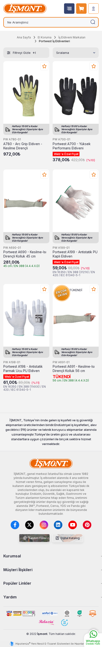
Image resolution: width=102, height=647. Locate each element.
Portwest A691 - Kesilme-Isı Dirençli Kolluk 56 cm (74, 369)
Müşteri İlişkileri (17, 569)
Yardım (10, 597)
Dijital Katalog (70, 538)
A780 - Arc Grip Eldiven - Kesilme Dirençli (22, 146)
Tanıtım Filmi (37, 538)
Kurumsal (12, 556)
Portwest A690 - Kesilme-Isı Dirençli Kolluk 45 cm (24, 254)
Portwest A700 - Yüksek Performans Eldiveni (72, 146)
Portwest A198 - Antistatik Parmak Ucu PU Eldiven (23, 369)
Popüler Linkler (17, 583)
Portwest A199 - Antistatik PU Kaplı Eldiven (75, 254)
